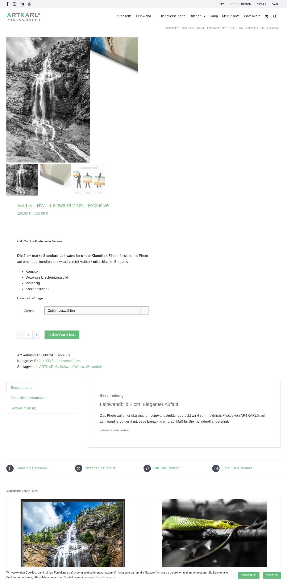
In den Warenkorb (62, 335)
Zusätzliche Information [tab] (29, 398)
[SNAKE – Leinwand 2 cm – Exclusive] (214, 534)
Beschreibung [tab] (21, 387)
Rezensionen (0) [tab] (23, 408)
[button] (274, 16)
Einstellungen (104, 577)
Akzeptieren (248, 574)
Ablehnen (272, 574)
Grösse (29, 311)
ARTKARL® (48, 367)
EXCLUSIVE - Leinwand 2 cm (57, 361)
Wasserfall (94, 367)
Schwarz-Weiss (72, 367)
